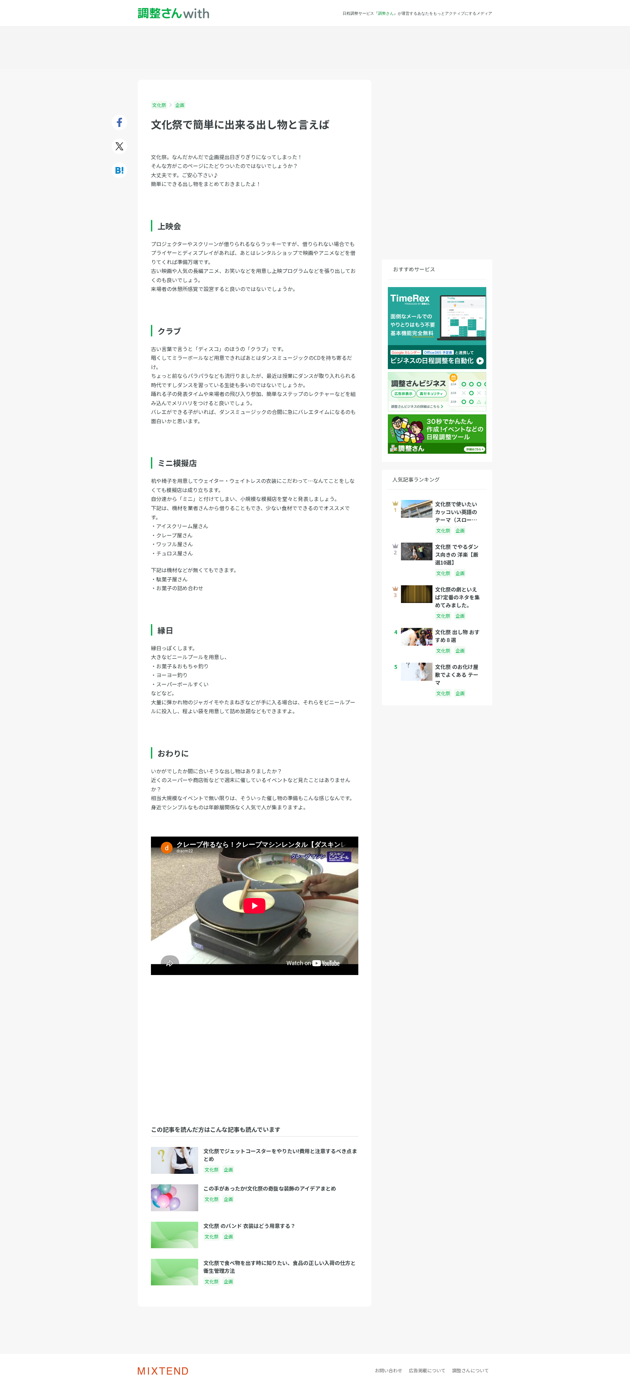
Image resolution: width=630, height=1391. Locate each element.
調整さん (386, 13)
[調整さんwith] (173, 13)
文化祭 (159, 105)
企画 (179, 105)
